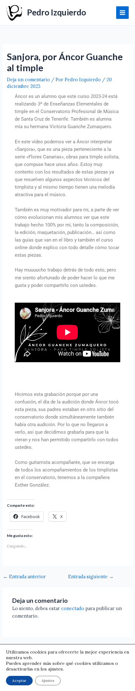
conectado (72, 608)
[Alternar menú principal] (122, 12)
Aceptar (19, 680)
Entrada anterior (24, 576)
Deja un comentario (28, 80)
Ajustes (47, 680)
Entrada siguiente (91, 576)
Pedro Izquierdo (56, 12)
